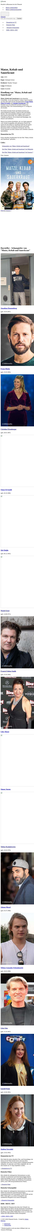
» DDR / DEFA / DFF (7, 1216)
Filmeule (3, 17)
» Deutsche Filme (5, 1184)
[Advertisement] (17, 49)
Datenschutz (7, 1225)
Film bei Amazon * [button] (6, 210)
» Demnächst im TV (6, 1168)
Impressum (7, 1223)
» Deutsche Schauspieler (7, 1200)
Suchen (19, 18)
